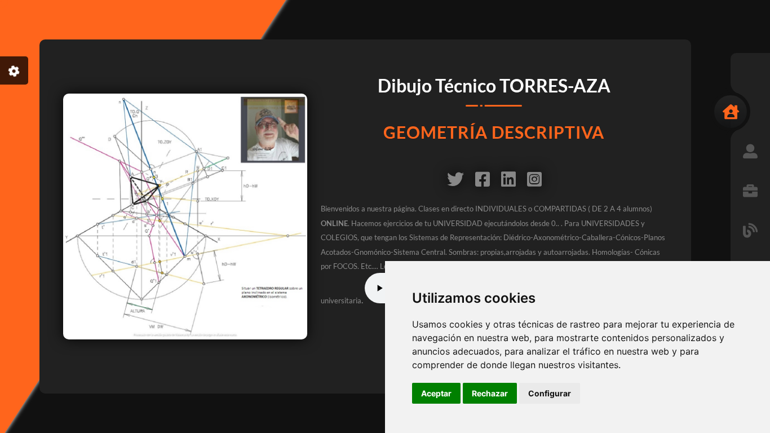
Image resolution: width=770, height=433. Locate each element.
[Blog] (750, 230)
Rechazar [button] (490, 393)
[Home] (730, 111)
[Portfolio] (750, 190)
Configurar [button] (549, 393)
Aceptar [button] (436, 393)
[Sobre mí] (750, 151)
